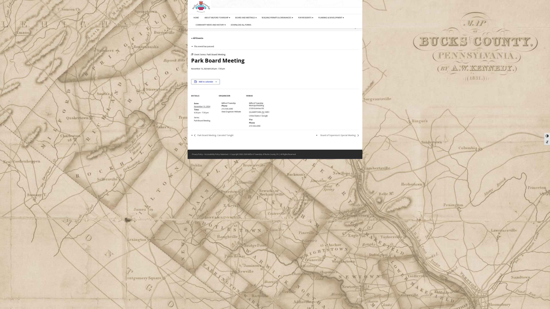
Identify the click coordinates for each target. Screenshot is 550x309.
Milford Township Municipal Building (256, 104)
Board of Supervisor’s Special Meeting (338, 135)
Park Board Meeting (202, 120)
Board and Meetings (245, 17)
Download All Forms (241, 24)
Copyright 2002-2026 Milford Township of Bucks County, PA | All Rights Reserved (263, 154)
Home (196, 17)
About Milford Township (216, 17)
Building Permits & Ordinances (276, 17)
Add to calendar (206, 82)
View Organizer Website (231, 111)
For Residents (305, 17)
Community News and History (210, 24)
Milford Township (229, 103)
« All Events (197, 38)
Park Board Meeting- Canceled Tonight (215, 135)
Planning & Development (330, 17)
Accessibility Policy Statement (216, 154)
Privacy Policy (197, 154)
